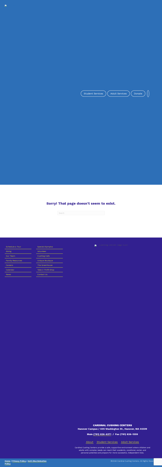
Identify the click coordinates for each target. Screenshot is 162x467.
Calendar (10, 270)
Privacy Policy (19, 461)
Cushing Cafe (43, 256)
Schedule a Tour (13, 247)
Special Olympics (45, 247)
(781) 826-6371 (102, 434)
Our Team (10, 256)
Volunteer (41, 251)
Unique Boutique (45, 260)
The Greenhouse (45, 265)
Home (7, 461)
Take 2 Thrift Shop (45, 270)
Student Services (107, 441)
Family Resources (14, 260)
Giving (8, 251)
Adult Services (130, 441)
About (89, 441)
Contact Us (42, 274)
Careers (9, 265)
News (8, 274)
